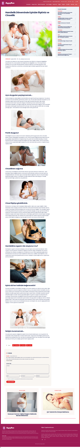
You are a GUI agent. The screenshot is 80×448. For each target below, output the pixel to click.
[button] (73, 1)
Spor (59, 34)
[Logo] (11, 3)
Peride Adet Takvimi (54, 430)
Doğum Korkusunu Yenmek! (64, 23)
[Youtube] (77, 1)
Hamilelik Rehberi (74, 430)
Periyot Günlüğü (52, 431)
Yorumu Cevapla (9, 360)
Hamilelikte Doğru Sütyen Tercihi (65, 41)
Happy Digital (42, 443)
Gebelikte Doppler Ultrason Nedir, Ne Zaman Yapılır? (65, 50)
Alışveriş (59, 39)
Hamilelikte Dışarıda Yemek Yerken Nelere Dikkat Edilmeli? (65, 32)
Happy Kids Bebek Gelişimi (62, 430)
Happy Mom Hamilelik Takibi (46, 430)
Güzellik (59, 43)
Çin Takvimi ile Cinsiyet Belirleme (58, 412)
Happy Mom (48, 431)
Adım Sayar (43, 431)
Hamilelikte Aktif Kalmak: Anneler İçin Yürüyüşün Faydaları (65, 37)
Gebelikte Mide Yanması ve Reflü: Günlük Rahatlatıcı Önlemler (65, 19)
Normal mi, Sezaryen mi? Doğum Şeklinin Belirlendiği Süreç (65, 55)
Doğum (59, 21)
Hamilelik (69, 430)
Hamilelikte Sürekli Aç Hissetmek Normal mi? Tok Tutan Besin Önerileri (65, 13)
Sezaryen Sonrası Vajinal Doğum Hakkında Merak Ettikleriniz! (22, 414)
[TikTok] (45, 440)
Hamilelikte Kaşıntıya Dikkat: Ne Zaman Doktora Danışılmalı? (65, 27)
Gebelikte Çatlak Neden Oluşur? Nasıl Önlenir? (65, 45)
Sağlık (59, 16)
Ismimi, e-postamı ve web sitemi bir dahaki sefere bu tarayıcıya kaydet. (20, 378)
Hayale (7, 356)
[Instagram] (76, 1)
